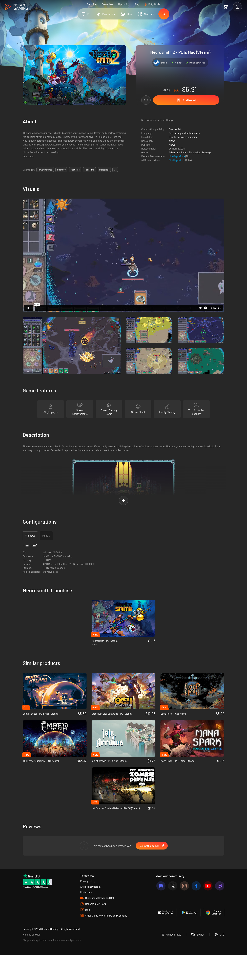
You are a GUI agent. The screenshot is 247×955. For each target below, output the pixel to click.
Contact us (86, 892)
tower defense (45, 169)
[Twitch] (219, 885)
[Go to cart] (225, 7)
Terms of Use (87, 875)
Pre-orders (107, 4)
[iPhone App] (165, 912)
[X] (172, 885)
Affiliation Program (90, 886)
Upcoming (123, 4)
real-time (89, 169)
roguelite (75, 169)
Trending (92, 4)
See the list (175, 129)
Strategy (206, 152)
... (115, 169)
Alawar (172, 140)
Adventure (174, 152)
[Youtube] (208, 885)
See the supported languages (184, 133)
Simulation (194, 152)
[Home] (16, 7)
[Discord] (161, 885)
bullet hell (104, 169)
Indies (184, 152)
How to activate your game (183, 136)
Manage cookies (31, 934)
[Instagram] (184, 885)
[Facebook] (196, 885)
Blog (136, 4)
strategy (61, 169)
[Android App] (189, 912)
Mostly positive (177, 156)
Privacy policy (87, 881)
